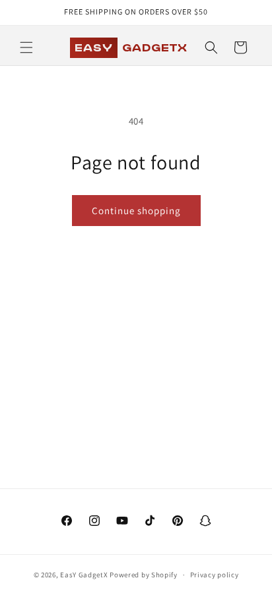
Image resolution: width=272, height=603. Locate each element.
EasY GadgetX (84, 574)
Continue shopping (136, 210)
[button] (26, 47)
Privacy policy (214, 574)
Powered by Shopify (144, 574)
